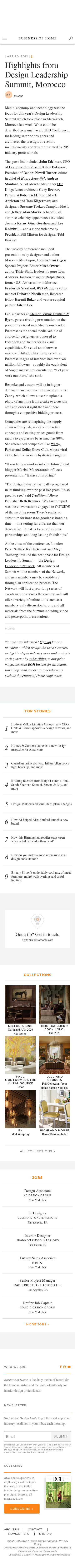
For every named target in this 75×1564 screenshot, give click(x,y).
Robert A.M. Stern (33, 195)
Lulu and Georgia (54, 1078)
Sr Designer (37, 1212)
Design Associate (37, 1190)
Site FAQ (45, 1533)
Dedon (28, 172)
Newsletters (18, 1533)
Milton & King (20, 1026)
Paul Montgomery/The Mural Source (20, 1080)
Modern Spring (20, 1134)
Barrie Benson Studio (54, 1134)
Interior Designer (37, 1235)
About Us (11, 1529)
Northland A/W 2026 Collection (20, 1032)
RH (20, 1130)
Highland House (54, 1130)
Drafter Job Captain (37, 1302)
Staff (20, 96)
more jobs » (37, 1324)
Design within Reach (24, 167)
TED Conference (56, 130)
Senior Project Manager (37, 1280)
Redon (20, 1087)
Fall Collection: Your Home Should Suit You (54, 1085)
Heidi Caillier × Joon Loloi (54, 1027)
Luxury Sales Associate (37, 1257)
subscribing (38, 658)
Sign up (45, 641)
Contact (35, 1529)
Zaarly (9, 395)
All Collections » (37, 1151)
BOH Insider (37, 664)
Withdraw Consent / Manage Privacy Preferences (39, 1554)
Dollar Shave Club (35, 449)
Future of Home (33, 675)
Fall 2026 (54, 1033)
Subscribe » (21, 1509)
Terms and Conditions (43, 1540)
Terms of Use (10, 1447)
